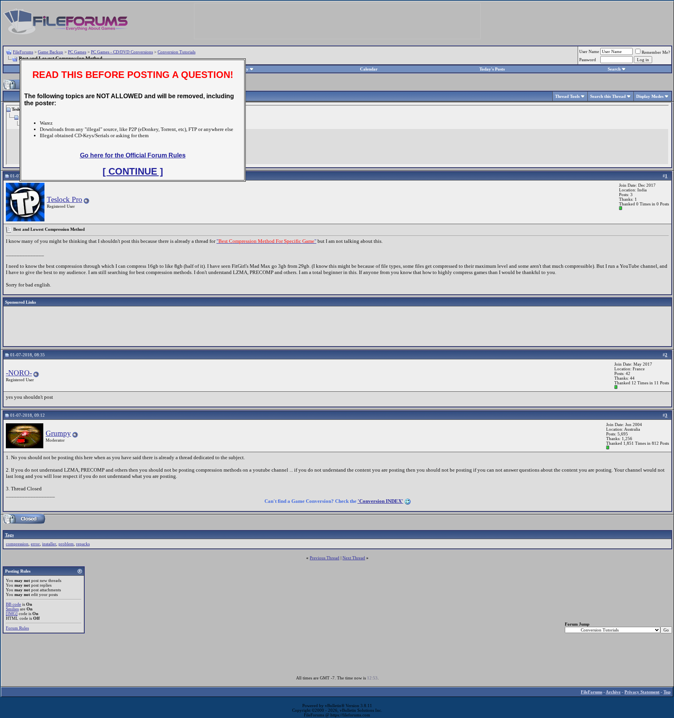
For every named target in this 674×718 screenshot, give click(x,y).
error (35, 543)
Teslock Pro (64, 199)
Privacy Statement (642, 692)
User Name (589, 51)
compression (17, 543)
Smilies (12, 609)
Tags (9, 534)
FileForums (23, 52)
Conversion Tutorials (176, 52)
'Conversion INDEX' (380, 501)
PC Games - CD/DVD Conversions (122, 52)
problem (66, 543)
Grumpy (58, 433)
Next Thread (353, 557)
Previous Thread (324, 557)
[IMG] (12, 613)
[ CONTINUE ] (133, 171)
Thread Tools (567, 96)
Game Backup (50, 52)
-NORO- (19, 373)
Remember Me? (656, 52)
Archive (613, 692)
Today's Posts (492, 69)
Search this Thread (608, 96)
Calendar (369, 69)
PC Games (77, 52)
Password (587, 59)
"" (266, 241)
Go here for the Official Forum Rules (133, 155)
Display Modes (649, 96)
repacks (83, 543)
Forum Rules (17, 628)
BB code (13, 604)
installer (49, 543)
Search (614, 69)
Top (666, 692)
